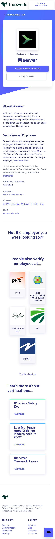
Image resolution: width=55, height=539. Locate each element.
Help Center (7, 531)
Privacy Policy (8, 508)
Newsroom (32, 533)
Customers (33, 531)
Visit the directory (27, 374)
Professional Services (13, 194)
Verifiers (5, 525)
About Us (32, 525)
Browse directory (15, 15)
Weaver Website (11, 213)
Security (5, 533)
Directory (19, 508)
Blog (30, 528)
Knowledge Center (33, 508)
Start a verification (41, 5)
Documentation (10, 511)
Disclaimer (8, 176)
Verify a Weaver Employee (27, 69)
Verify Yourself (26, 77)
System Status (25, 511)
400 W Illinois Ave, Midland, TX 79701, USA (23, 204)
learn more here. (20, 160)
